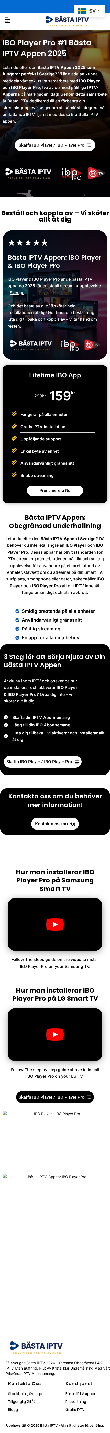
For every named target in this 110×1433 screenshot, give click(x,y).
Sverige (17, 292)
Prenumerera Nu (55, 490)
